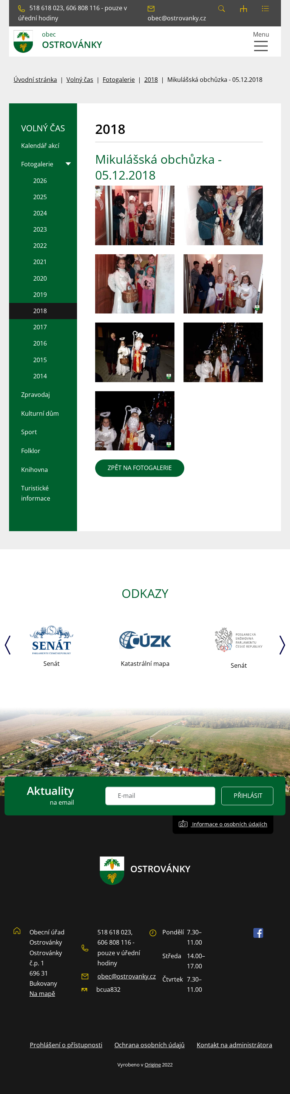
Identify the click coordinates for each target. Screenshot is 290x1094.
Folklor (30, 451)
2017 (40, 327)
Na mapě (42, 994)
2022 (40, 245)
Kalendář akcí (40, 145)
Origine (153, 1064)
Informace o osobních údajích (229, 824)
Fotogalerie (119, 79)
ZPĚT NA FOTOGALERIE (140, 468)
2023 (40, 229)
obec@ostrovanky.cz (126, 976)
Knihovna (34, 470)
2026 (40, 181)
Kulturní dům (40, 413)
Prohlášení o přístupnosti (66, 1045)
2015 (40, 360)
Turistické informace (35, 493)
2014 (40, 376)
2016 (40, 343)
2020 (40, 278)
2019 (40, 294)
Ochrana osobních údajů (149, 1045)
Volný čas (79, 79)
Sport (29, 432)
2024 (40, 213)
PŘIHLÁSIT (248, 796)
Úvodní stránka (35, 79)
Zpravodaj (35, 394)
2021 (40, 262)
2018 (151, 79)
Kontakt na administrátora (234, 1045)
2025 (40, 197)
